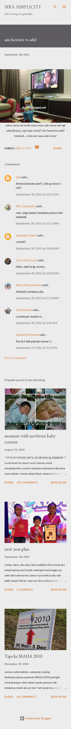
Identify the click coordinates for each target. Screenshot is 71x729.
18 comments (26, 696)
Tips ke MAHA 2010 (23, 656)
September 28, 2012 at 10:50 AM (37, 273)
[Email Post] (37, 148)
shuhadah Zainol (26, 235)
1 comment (24, 589)
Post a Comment (15, 357)
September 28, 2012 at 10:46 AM (37, 248)
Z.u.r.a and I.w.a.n (26, 260)
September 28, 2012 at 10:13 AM (37, 223)
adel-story (23, 148)
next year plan (17, 549)
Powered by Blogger (37, 718)
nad (18, 177)
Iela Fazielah (24, 310)
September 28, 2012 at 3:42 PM (36, 323)
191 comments (27, 482)
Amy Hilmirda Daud (29, 285)
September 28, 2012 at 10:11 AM (37, 194)
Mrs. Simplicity (23, 7)
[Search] (55, 7)
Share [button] (57, 148)
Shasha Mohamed (27, 334)
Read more (58, 482)
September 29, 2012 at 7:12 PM (36, 347)
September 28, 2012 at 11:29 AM (37, 298)
